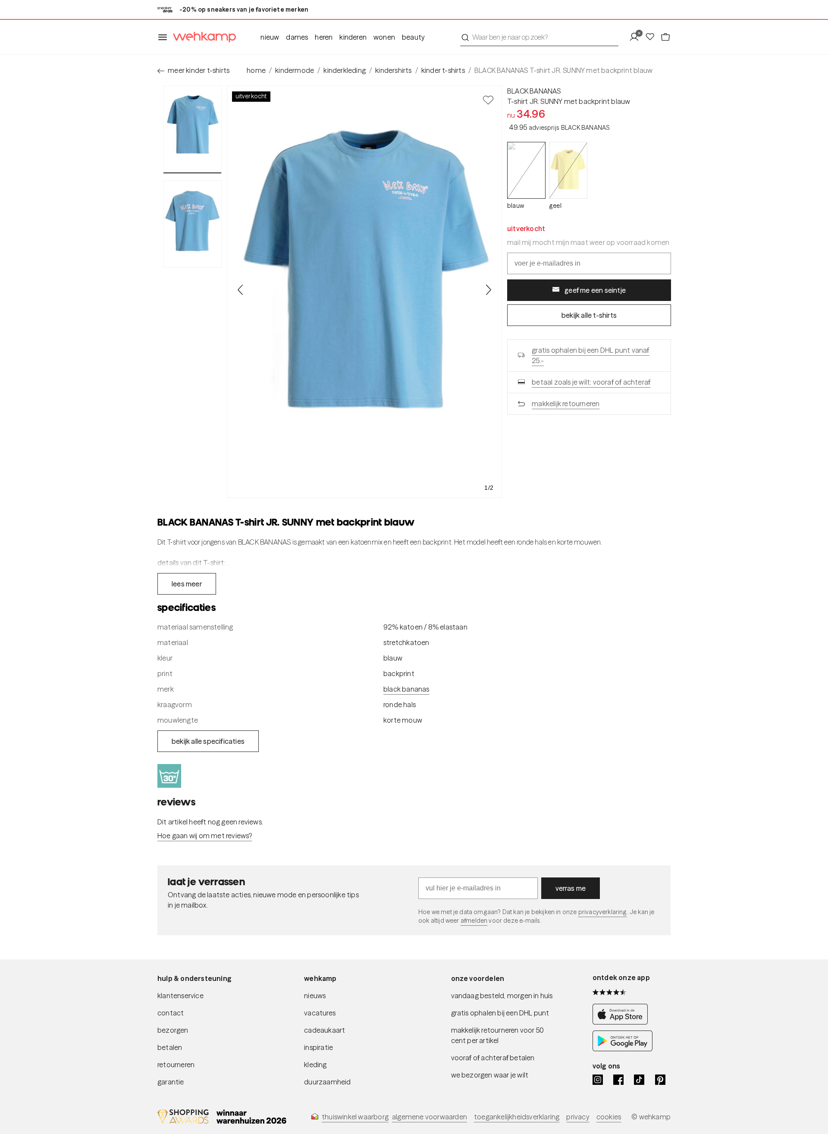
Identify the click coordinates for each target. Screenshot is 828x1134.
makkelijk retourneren (565, 403)
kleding (315, 1064)
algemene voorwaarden (429, 1116)
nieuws (315, 995)
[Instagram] (598, 1079)
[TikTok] (639, 1079)
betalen (169, 1047)
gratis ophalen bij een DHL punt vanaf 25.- (590, 354)
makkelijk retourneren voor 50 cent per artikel (497, 1035)
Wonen (384, 37)
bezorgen (172, 1030)
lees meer (187, 584)
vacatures (320, 1013)
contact (170, 1013)
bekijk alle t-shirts (589, 314)
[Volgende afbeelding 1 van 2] (488, 289)
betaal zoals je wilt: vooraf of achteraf (591, 381)
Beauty (413, 37)
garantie (170, 1082)
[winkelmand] (665, 37)
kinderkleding (344, 70)
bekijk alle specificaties (208, 741)
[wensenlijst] (652, 37)
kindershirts (393, 70)
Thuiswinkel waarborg (355, 1116)
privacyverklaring (602, 912)
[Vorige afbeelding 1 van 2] (240, 289)
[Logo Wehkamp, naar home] (202, 37)
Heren (323, 37)
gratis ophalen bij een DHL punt (500, 1013)
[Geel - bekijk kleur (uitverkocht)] (568, 170)
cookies (608, 1116)
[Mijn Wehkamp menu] (637, 37)
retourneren (175, 1064)
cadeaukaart (324, 1030)
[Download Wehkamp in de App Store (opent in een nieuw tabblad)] (622, 1022)
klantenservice (180, 995)
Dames (297, 37)
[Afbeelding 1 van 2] (192, 129)
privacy (577, 1116)
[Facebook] (618, 1079)
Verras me (570, 888)
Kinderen (353, 37)
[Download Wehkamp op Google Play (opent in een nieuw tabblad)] (622, 1048)
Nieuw (269, 37)
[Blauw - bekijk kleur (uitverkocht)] (526, 170)
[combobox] (539, 37)
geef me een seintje (595, 289)
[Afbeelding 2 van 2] (192, 223)
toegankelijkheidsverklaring (516, 1116)
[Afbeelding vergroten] (364, 292)
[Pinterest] (660, 1079)
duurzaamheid (327, 1082)
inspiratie (318, 1047)
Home (256, 70)
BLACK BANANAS (534, 91)
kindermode (294, 70)
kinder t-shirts (443, 70)
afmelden (474, 920)
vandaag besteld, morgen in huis (502, 995)
